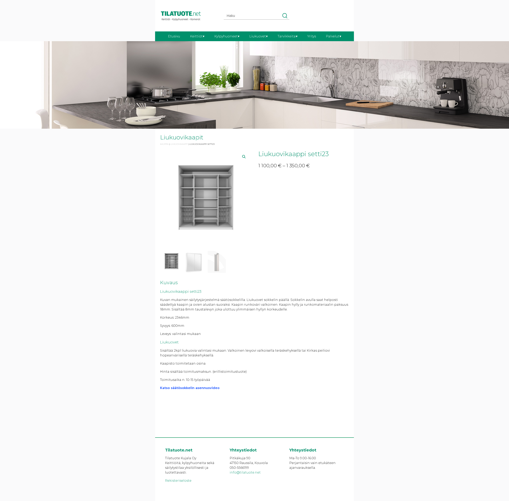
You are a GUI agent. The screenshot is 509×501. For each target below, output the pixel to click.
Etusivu (174, 36)
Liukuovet (257, 36)
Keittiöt (196, 36)
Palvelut (332, 36)
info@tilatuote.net (245, 472)
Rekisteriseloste (178, 481)
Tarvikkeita (287, 36)
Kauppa (164, 144)
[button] (244, 156)
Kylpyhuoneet (226, 36)
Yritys (311, 36)
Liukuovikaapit (178, 144)
